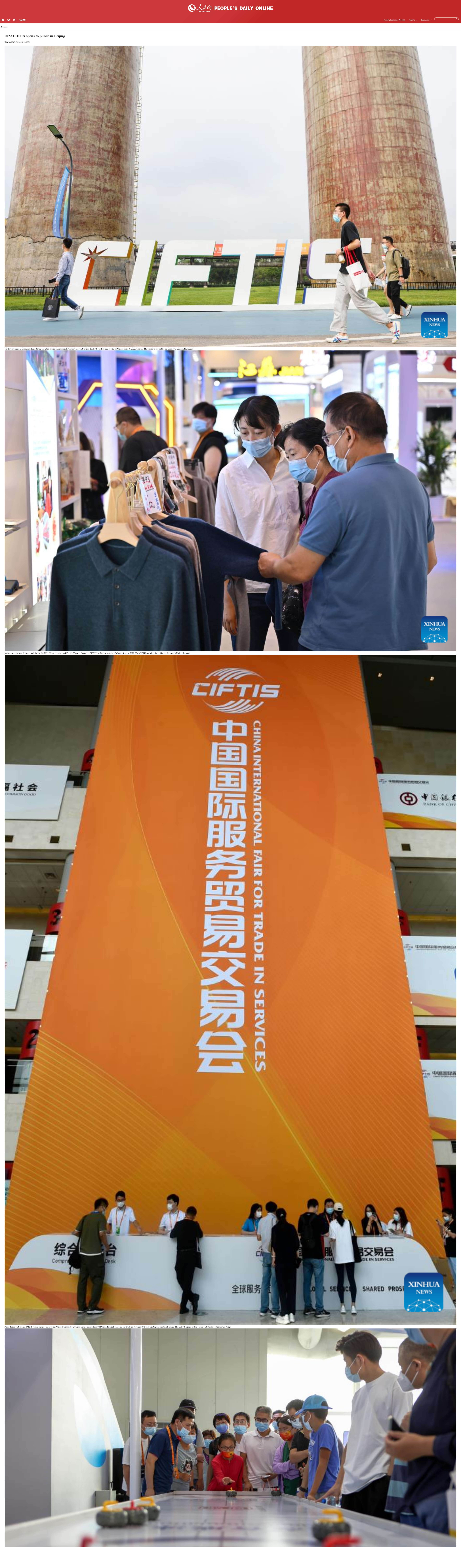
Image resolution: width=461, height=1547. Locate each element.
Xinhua (7, 42)
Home (3, 27)
